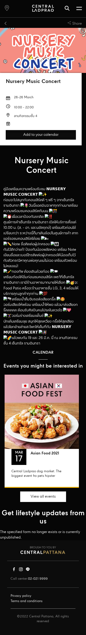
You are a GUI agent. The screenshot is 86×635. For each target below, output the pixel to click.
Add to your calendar (40, 135)
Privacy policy (21, 595)
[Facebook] (14, 570)
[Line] (27, 570)
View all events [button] (43, 496)
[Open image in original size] (43, 8)
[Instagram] (21, 570)
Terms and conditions (26, 601)
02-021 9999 (38, 578)
